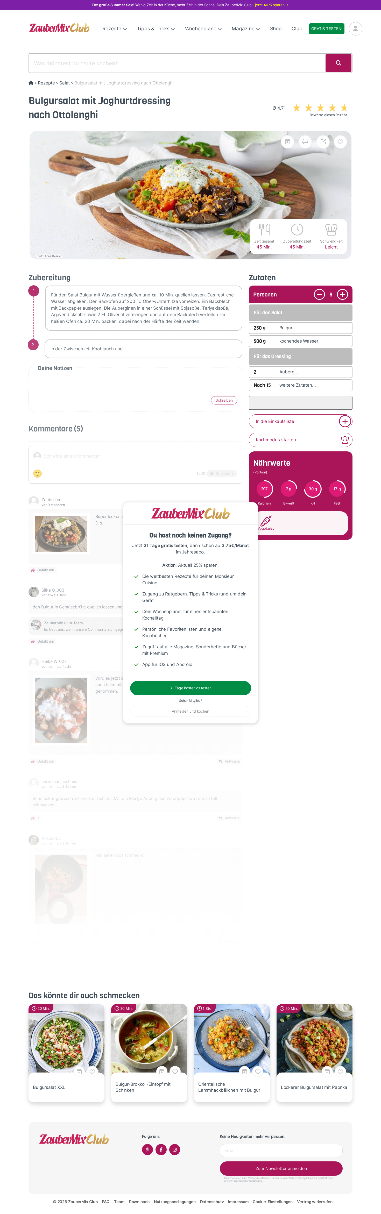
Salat (64, 83)
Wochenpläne (201, 29)
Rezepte (112, 29)
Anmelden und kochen (190, 711)
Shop (276, 29)
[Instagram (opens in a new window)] (174, 1149)
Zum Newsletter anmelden (281, 1168)
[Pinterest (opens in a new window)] (147, 1149)
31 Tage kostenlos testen (190, 688)
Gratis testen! (326, 28)
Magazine (244, 29)
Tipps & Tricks (154, 29)
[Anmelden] (355, 29)
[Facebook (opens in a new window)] (161, 1149)
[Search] (338, 63)
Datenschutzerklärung (248, 1180)
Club (297, 29)
